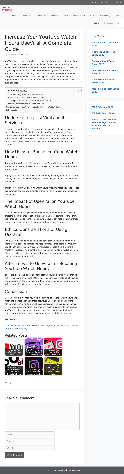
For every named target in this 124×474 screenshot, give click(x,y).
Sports (97, 23)
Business (54, 16)
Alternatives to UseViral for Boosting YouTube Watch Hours (34, 107)
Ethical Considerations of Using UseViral (26, 104)
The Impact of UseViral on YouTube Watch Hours (29, 100)
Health (65, 16)
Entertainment (79, 16)
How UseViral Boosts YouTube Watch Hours (27, 97)
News (92, 16)
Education (108, 23)
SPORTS (24, 16)
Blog (120, 23)
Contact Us (117, 2)
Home (94, 2)
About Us (104, 2)
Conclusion (13, 110)
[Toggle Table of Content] (78, 91)
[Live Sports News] (7, 8)
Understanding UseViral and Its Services (26, 94)
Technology (105, 16)
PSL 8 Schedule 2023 (102, 107)
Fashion (118, 16)
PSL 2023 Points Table (103, 113)
